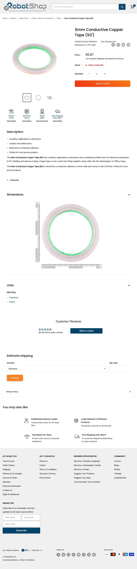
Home (5, 18)
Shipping (6, 469)
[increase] (105, 74)
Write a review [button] (86, 331)
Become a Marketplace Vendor (87, 465)
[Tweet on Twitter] (123, 45)
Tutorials (117, 473)
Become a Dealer (81, 469)
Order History (9, 465)
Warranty (7, 482)
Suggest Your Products (84, 473)
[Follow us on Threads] (94, 555)
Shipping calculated (105, 58)
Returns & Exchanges (12, 473)
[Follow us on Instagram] (68, 555)
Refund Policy (12, 392)
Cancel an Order (10, 478)
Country (10, 363)
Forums (117, 461)
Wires (59, 18)
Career (42, 465)
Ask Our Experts (42, 121)
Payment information (12, 486)
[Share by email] (128, 45)
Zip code (113, 363)
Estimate (15, 378)
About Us (43, 461)
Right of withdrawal (11, 494)
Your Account (8, 461)
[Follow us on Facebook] (58, 555)
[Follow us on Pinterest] (73, 555)
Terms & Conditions (48, 469)
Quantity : (79, 73)
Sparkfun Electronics (86, 42)
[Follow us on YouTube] (79, 555)
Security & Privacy (47, 473)
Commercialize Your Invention (87, 482)
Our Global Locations (11, 550)
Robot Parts (23, 18)
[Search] (122, 7)
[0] (132, 6)
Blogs (116, 465)
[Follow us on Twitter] (63, 555)
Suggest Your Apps (82, 478)
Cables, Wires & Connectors (43, 18)
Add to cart (103, 83)
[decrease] (88, 74)
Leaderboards (120, 478)
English (36, 550)
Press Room (45, 478)
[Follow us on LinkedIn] (89, 555)
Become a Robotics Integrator (87, 461)
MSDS (12, 302)
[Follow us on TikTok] (84, 555)
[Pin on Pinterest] (118, 45)
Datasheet (13, 297)
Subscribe (21, 530)
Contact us (7, 490)
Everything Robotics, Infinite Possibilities (19, 560)
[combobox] (85, 7)
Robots (13, 18)
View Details (11, 121)
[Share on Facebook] (113, 45)
